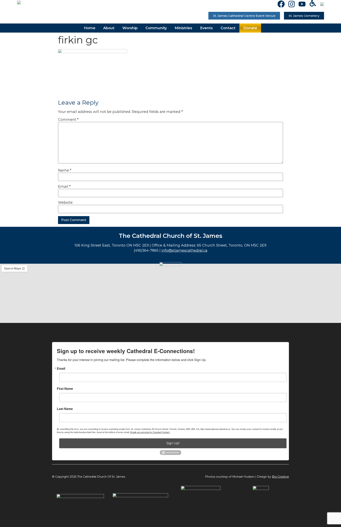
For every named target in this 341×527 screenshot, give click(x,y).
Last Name (65, 408)
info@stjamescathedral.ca (184, 250)
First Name (65, 388)
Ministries (183, 28)
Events (206, 28)
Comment (68, 119)
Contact (228, 28)
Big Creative (280, 476)
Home (89, 28)
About (108, 28)
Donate (250, 28)
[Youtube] (302, 4)
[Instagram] (291, 4)
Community (156, 28)
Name (64, 170)
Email (64, 186)
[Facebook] (281, 4)
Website (65, 202)
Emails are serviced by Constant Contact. (150, 432)
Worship (130, 28)
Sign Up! (172, 443)
